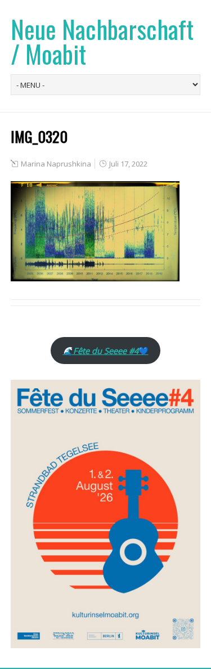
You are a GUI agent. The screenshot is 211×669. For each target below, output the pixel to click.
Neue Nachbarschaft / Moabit (102, 41)
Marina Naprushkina (56, 164)
